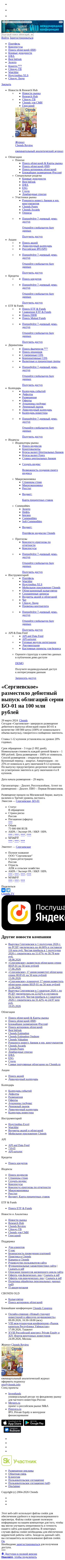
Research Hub (30, 96)
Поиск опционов (32, 351)
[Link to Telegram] (10, 1438)
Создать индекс (17, 1181)
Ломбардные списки (34, 194)
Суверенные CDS (32, 355)
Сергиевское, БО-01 (28, 801)
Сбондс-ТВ (15, 69)
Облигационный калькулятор (39, 590)
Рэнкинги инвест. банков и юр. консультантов (35, 1042)
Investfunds (14, 1393)
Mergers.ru (14, 1402)
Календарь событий (34, 391)
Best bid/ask (15, 59)
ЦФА (11, 56)
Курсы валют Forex (33, 455)
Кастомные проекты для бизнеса (41, 648)
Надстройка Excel (18, 1124)
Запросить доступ (25, 678)
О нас (11, 1250)
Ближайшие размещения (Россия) (42, 172)
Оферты (27, 400)
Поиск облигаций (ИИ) (22, 49)
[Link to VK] (10, 1446)
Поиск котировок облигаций (39, 169)
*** (10, 822)
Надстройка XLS (18, 75)
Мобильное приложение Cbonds (41, 587)
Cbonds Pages (30, 206)
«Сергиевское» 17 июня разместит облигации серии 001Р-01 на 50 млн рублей (35, 975)
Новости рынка (31, 93)
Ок (3, 1541)
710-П (11, 1148)
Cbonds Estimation (18, 1033)
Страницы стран (32, 482)
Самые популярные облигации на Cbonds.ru (34, 1064)
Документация (31, 645)
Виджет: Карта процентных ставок (29, 1196)
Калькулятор (15, 1299)
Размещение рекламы (21, 1470)
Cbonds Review (17, 1226)
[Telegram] (8, 890)
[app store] (12, 1424)
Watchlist (13, 72)
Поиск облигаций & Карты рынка (42, 163)
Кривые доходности (20, 52)
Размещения (29, 397)
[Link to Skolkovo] (19, 1464)
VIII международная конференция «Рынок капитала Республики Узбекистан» (33, 1325)
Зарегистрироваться (21, 37)
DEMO (19, 663)
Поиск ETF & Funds (34, 308)
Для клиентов (16, 1247)
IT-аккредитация (18, 1287)
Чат (24, 599)
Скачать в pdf (16, 1268)
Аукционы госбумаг (34, 403)
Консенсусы (15, 46)
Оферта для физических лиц (25, 1275)
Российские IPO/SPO (34, 248)
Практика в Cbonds (19, 1256)
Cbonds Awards (31, 209)
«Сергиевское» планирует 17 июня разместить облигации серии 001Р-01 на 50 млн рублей (35, 984)
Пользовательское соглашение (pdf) (29, 1483)
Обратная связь (17, 1473)
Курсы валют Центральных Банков (43, 452)
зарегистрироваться (28, 1544)
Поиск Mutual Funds (34, 318)
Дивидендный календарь (37, 245)
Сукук (26, 191)
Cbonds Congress (42, 1308)
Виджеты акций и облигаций (39, 596)
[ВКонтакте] (3, 890)
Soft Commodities (32, 521)
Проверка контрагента (35, 606)
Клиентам (14, 1476)
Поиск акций (30, 242)
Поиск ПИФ (29, 315)
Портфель (14, 43)
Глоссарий (28, 105)
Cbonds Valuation (18, 1039)
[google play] (34, 1424)
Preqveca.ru (14, 1409)
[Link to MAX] (10, 1451)
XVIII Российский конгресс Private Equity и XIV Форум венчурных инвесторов (34, 1334)
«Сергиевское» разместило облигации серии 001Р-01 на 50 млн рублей (34, 965)
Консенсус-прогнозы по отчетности (29, 1187)
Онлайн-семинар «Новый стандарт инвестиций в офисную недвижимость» (32, 1316)
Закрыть (6, 84)
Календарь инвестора (34, 412)
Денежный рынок (32, 406)
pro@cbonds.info (10, 1384)
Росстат (26, 488)
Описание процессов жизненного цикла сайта (35, 1272)
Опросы (27, 212)
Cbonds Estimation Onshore (23, 1036)
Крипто (15, 66)
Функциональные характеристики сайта (32, 1265)
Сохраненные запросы (35, 593)
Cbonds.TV (7, 893)
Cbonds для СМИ (32, 102)
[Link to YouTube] (10, 1442)
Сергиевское (23, 846)
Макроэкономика (32, 485)
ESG (25, 187)
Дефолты (27, 394)
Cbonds (23, 720)
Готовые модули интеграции (39, 642)
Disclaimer (14, 1486)
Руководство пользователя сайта (27, 1262)
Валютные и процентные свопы (41, 361)
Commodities (29, 518)
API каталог (29, 639)
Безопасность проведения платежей (29, 1253)
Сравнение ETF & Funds (36, 311)
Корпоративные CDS (34, 358)
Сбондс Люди (16, 78)
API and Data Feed (32, 636)
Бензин (26, 515)
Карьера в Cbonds (18, 1259)
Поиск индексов (32, 445)
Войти (5, 37)
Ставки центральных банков (39, 458)
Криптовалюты (31, 449)
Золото (12, 62)
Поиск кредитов (31, 278)
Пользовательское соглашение (26, 1480)
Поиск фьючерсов (35, 348)
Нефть (26, 512)
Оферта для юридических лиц (26, 1278)
